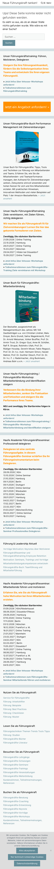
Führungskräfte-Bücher (14, 739)
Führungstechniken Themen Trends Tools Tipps (26, 731)
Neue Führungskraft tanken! (20, 2)
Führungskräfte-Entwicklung (17, 805)
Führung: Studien (11, 735)
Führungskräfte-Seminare (15, 764)
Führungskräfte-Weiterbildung (18, 776)
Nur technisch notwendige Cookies (27, 857)
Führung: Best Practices (14, 709)
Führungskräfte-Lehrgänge (16, 757)
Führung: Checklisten (13, 713)
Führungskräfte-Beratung (15, 797)
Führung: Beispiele (12, 705)
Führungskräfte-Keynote (15, 809)
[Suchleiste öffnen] (41, 3)
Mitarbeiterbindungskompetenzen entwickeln (25, 563)
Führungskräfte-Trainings (15, 768)
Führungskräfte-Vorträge (15, 812)
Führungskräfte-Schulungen (16, 761)
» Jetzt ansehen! (31, 361)
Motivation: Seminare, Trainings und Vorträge (25, 559)
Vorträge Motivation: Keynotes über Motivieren (26, 549)
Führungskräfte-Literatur (15, 742)
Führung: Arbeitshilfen (14, 701)
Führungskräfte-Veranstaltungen (19, 772)
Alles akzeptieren (27, 850)
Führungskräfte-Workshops (16, 816)
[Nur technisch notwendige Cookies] (50, 850)
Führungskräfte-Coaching (15, 801)
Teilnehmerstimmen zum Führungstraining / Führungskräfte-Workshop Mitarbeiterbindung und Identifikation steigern (27, 424)
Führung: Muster (11, 716)
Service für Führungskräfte (16, 697)
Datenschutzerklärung (27, 863)
